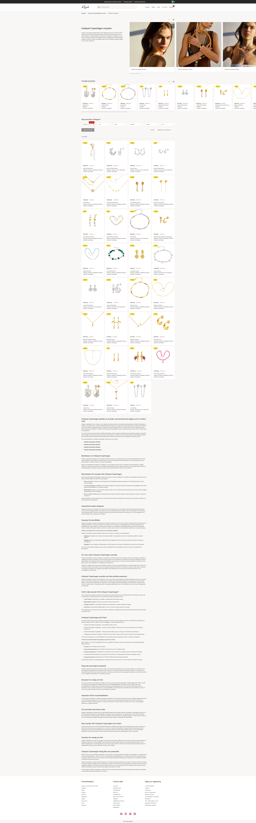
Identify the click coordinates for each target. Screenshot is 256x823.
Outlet (82, 803)
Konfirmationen (116, 790)
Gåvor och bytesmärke (150, 792)
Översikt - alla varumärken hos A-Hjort (97, 13)
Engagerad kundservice (89, 657)
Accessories (84, 801)
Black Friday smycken (118, 796)
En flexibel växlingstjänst (89, 651)
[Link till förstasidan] (85, 7)
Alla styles (83, 805)
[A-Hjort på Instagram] (126, 814)
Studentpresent (116, 794)
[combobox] (118, 7)
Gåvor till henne (116, 805)
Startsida (83, 13)
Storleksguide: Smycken (150, 805)
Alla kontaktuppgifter (128, 821)
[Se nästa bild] (173, 19)
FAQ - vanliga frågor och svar (151, 801)
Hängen (83, 798)
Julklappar (115, 798)
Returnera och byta (149, 794)
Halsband (83, 794)
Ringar (82, 790)
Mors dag (115, 792)
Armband (83, 792)
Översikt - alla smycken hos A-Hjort (89, 786)
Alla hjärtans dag (117, 788)
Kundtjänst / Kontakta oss (151, 803)
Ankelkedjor (84, 796)
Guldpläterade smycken (118, 801)
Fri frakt (86, 646)
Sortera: (152, 129)
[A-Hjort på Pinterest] (130, 814)
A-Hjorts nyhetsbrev (149, 786)
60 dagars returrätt (128, 1)
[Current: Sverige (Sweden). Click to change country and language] (173, 2)
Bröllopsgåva (116, 807)
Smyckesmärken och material (152, 796)
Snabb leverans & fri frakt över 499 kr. (113, 1)
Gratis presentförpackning (90, 649)
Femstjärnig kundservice (140, 1)
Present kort (148, 790)
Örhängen (83, 788)
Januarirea (115, 786)
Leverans (147, 788)
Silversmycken (116, 803)
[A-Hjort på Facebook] (121, 814)
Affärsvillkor (147, 798)
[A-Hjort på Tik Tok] (135, 814)
